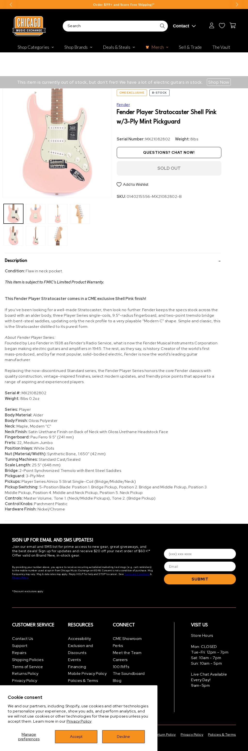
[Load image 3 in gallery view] (35, 214)
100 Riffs (121, 666)
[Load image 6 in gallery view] (58, 236)
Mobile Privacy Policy (87, 673)
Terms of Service (27, 666)
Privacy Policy (79, 721)
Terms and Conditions (136, 574)
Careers (120, 659)
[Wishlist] (222, 25)
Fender (123, 104)
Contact (181, 26)
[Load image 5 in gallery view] (58, 214)
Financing (77, 666)
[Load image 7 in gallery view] (80, 214)
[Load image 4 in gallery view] (35, 236)
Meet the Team (127, 652)
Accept (76, 736)
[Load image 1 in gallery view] (13, 214)
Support (19, 645)
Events (74, 659)
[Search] (162, 26)
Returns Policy (25, 673)
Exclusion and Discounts (80, 649)
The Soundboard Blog (129, 677)
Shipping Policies (27, 659)
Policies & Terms (83, 680)
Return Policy (165, 734)
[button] (113, 260)
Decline (123, 736)
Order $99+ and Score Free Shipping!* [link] (124, 5)
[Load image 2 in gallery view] (13, 236)
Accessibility (79, 638)
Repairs (19, 652)
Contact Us (22, 638)
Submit (200, 579)
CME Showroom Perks (127, 642)
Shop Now (218, 82)
